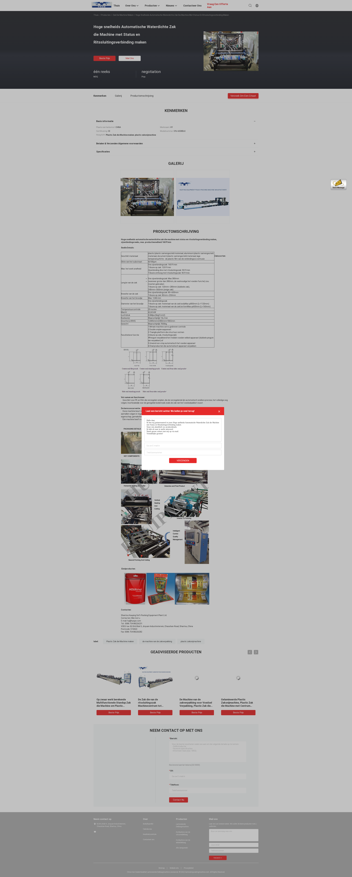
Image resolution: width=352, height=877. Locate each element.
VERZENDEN (183, 460)
